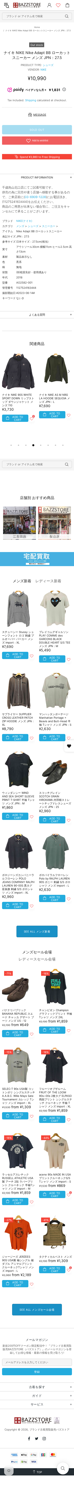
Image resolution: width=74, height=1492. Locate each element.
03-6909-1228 (35, 197)
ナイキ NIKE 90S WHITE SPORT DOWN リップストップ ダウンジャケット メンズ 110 (18, 400)
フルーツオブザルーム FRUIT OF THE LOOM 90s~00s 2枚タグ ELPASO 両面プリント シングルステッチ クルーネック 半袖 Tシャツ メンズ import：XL (55, 1097)
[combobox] (37, 16)
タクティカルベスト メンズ (55, 1256)
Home (37, 27)
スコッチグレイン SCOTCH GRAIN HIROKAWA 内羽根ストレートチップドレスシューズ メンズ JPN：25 (55, 800)
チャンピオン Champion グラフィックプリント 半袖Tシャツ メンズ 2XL (55, 1013)
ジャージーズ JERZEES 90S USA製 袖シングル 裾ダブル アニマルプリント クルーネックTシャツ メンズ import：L (18, 1263)
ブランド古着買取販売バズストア (27, 5)
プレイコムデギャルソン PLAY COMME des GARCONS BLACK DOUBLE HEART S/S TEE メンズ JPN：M (54, 639)
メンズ (20, 226)
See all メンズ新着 (37, 931)
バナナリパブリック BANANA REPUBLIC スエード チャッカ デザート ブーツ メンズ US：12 (18, 1015)
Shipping (30, 100)
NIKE (43, 69)
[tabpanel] (18, 393)
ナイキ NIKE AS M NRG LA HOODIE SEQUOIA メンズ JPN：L (54, 398)
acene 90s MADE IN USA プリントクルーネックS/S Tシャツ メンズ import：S (55, 1178)
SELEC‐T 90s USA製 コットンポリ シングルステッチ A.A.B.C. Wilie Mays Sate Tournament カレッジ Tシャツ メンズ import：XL (18, 1096)
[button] (63, 1468)
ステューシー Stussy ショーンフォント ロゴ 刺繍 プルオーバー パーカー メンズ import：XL (18, 637)
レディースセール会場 (37, 959)
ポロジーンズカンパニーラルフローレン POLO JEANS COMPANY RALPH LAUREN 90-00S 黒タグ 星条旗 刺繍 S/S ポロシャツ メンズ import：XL (18, 883)
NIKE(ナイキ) (24, 221)
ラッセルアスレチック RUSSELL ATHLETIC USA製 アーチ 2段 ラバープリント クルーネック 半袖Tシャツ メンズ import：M (18, 1181)
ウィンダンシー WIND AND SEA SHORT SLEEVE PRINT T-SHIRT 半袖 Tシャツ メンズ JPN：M (18, 798)
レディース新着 (48, 581)
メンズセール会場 (37, 952)
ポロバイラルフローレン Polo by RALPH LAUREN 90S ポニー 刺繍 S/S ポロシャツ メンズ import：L (54, 880)
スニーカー (48, 226)
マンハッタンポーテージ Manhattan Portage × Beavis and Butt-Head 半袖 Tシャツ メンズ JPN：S (55, 719)
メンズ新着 (22, 581)
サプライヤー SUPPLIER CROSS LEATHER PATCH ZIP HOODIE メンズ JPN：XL (18, 719)
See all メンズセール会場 (37, 1309)
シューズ (48, 65)
